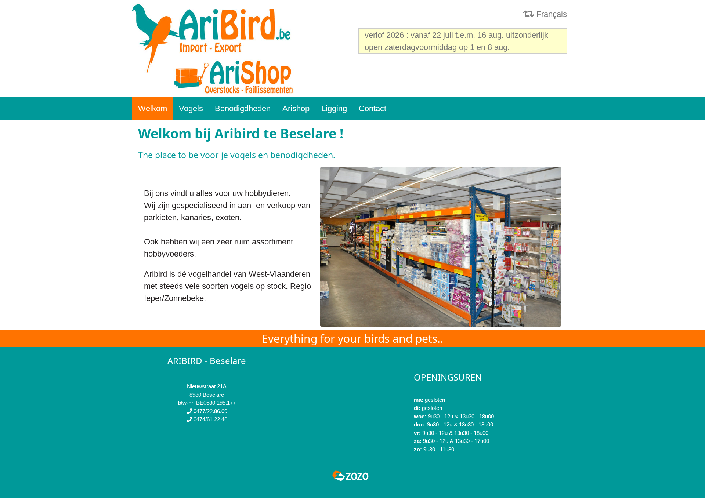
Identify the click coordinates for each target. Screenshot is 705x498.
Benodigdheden (243, 108)
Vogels (191, 108)
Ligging (334, 108)
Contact (372, 108)
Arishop (296, 108)
